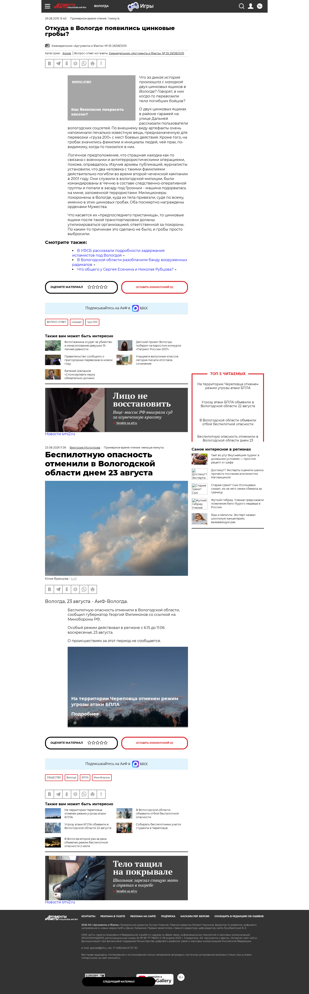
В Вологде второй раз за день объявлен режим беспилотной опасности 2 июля (86, 842)
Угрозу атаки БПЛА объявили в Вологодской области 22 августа (228, 404)
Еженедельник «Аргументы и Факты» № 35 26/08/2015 (146, 53)
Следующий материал (119, 981)
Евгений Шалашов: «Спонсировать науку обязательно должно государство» (70, 376)
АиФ (74, 578)
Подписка (168, 916)
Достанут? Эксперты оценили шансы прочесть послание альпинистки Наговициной (237, 473)
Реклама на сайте (143, 916)
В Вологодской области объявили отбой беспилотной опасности (228, 422)
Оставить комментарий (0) (154, 287)
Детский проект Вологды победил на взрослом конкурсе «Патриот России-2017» (158, 345)
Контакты (88, 916)
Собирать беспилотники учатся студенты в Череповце (158, 826)
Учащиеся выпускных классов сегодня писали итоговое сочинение (157, 360)
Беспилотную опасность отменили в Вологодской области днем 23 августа (227, 440)
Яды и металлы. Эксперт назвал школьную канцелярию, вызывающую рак (233, 518)
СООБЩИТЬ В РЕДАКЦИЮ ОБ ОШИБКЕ (239, 916)
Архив (66, 53)
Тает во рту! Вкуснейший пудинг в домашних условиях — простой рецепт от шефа (235, 458)
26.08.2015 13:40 (56, 18)
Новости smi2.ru (60, 434)
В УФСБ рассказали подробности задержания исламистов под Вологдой (118, 252)
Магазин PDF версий (195, 916)
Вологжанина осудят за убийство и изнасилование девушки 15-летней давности (88, 345)
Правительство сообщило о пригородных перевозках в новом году (88, 360)
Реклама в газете (112, 916)
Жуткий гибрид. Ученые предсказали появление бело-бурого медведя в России (237, 503)
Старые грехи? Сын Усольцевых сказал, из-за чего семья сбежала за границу (236, 488)
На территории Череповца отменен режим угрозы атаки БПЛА (227, 386)
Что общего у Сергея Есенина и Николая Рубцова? (125, 269)
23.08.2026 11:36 (55, 447)
